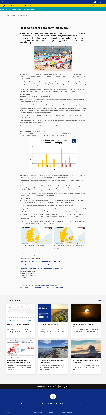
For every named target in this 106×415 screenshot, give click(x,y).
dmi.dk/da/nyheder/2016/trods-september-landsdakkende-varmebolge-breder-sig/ (43, 268)
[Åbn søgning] (94, 2)
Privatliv (51, 412)
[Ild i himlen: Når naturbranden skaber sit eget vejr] (86, 349)
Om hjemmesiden (38, 412)
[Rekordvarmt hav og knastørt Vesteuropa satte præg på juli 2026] (20, 349)
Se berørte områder (98, 5)
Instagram (60, 287)
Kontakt (82, 404)
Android (38, 287)
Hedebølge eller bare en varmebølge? (21, 15)
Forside (7, 15)
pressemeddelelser (44, 285)
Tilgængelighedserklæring (66, 412)
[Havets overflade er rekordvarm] (20, 313)
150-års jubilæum (71, 404)
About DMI (59, 404)
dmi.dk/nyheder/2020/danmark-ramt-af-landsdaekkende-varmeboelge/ (40, 261)
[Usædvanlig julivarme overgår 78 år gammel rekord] (53, 349)
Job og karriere (40, 404)
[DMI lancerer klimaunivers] (53, 313)
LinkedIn (52, 287)
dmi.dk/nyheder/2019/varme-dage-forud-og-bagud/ (34, 265)
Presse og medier (26, 404)
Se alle (99, 300)
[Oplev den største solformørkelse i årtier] (86, 313)
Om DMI (50, 404)
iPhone (32, 287)
